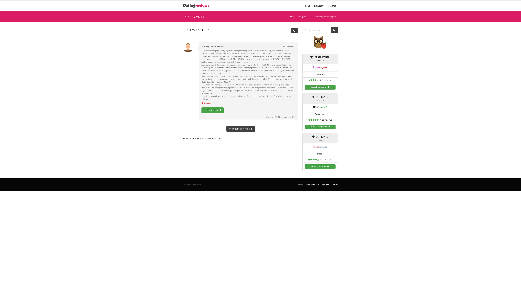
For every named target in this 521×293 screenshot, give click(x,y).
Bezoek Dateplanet (318, 127)
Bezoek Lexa (211, 110)
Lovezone (320, 74)
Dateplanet (320, 114)
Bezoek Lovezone (318, 87)
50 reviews (327, 80)
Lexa (311, 17)
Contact (332, 6)
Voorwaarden (323, 184)
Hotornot (320, 154)
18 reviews (327, 160)
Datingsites (319, 6)
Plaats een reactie (242, 128)
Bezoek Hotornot (318, 166)
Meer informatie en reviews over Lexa (203, 139)
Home (307, 6)
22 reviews (327, 120)
